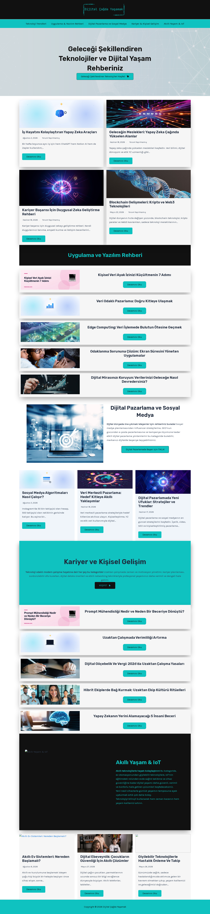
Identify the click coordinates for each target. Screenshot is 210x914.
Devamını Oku (33, 156)
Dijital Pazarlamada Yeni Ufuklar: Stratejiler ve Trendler (158, 502)
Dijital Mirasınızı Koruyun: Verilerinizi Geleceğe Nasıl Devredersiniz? (134, 380)
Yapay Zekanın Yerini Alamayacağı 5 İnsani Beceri (134, 716)
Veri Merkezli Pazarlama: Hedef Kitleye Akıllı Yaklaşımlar (100, 497)
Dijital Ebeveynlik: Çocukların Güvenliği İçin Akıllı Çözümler (104, 859)
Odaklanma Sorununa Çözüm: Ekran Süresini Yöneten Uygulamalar (134, 353)
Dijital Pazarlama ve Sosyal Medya (107, 23)
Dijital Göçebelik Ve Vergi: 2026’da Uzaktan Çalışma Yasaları (134, 664)
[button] (105, 76)
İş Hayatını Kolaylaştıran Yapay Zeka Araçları (59, 132)
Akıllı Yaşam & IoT (174, 23)
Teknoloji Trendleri (36, 23)
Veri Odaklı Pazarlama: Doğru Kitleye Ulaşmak (134, 301)
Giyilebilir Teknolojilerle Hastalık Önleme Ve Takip (159, 859)
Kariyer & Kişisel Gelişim (145, 23)
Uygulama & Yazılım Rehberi (67, 23)
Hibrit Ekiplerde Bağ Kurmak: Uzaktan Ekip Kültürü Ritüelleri (134, 690)
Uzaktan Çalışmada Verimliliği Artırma (135, 638)
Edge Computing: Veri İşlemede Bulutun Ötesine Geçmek (134, 327)
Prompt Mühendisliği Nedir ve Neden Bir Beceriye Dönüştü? (134, 611)
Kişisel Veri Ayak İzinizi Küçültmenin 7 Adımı (134, 275)
